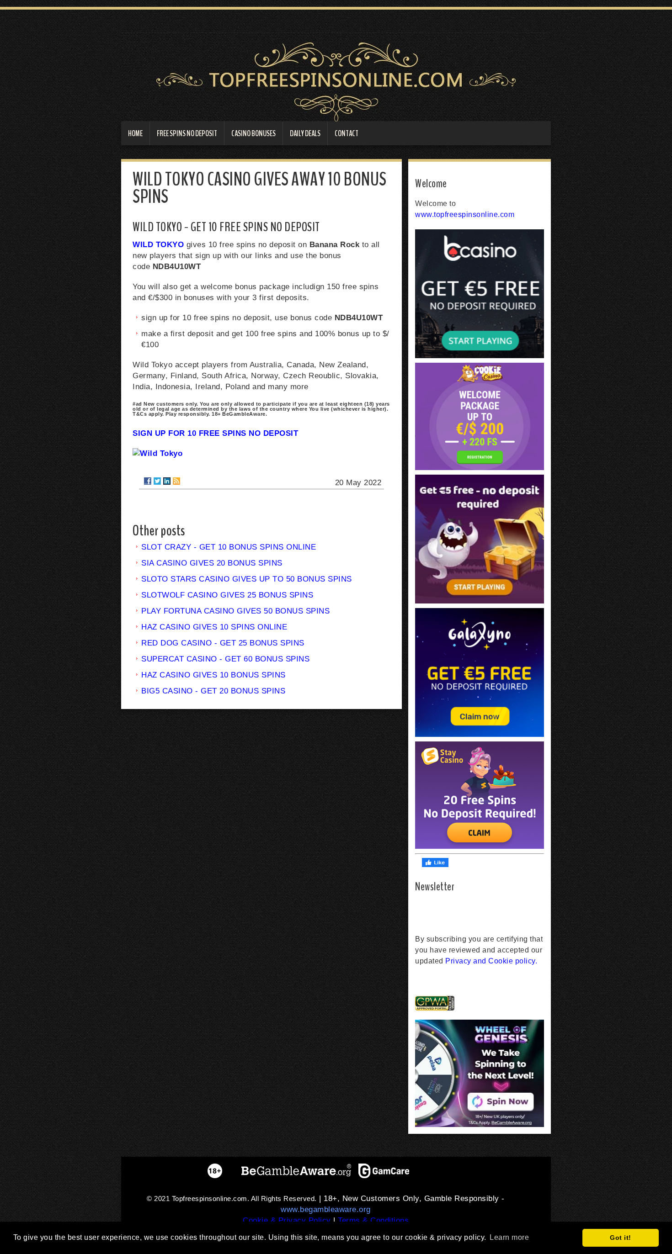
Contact (346, 133)
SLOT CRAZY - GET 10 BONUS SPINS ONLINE (228, 547)
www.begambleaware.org (326, 1209)
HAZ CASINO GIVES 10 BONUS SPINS (213, 675)
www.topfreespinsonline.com (464, 214)
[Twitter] (157, 481)
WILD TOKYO (158, 244)
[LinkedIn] (167, 481)
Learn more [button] (509, 1237)
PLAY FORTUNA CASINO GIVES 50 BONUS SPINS (235, 611)
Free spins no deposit (187, 133)
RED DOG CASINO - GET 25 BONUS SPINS (222, 643)
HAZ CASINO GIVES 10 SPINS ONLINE (214, 627)
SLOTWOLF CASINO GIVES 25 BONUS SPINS (227, 595)
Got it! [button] (620, 1237)
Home (135, 133)
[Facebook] (147, 481)
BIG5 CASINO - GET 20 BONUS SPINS (213, 691)
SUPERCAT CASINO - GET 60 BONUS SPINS (225, 659)
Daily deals (305, 133)
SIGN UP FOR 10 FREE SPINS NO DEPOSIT (215, 433)
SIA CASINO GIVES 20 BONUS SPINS (212, 563)
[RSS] (176, 481)
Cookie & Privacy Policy (287, 1220)
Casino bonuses (253, 133)
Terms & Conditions (373, 1220)
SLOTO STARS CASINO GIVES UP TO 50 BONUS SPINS (246, 579)
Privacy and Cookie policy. (491, 961)
